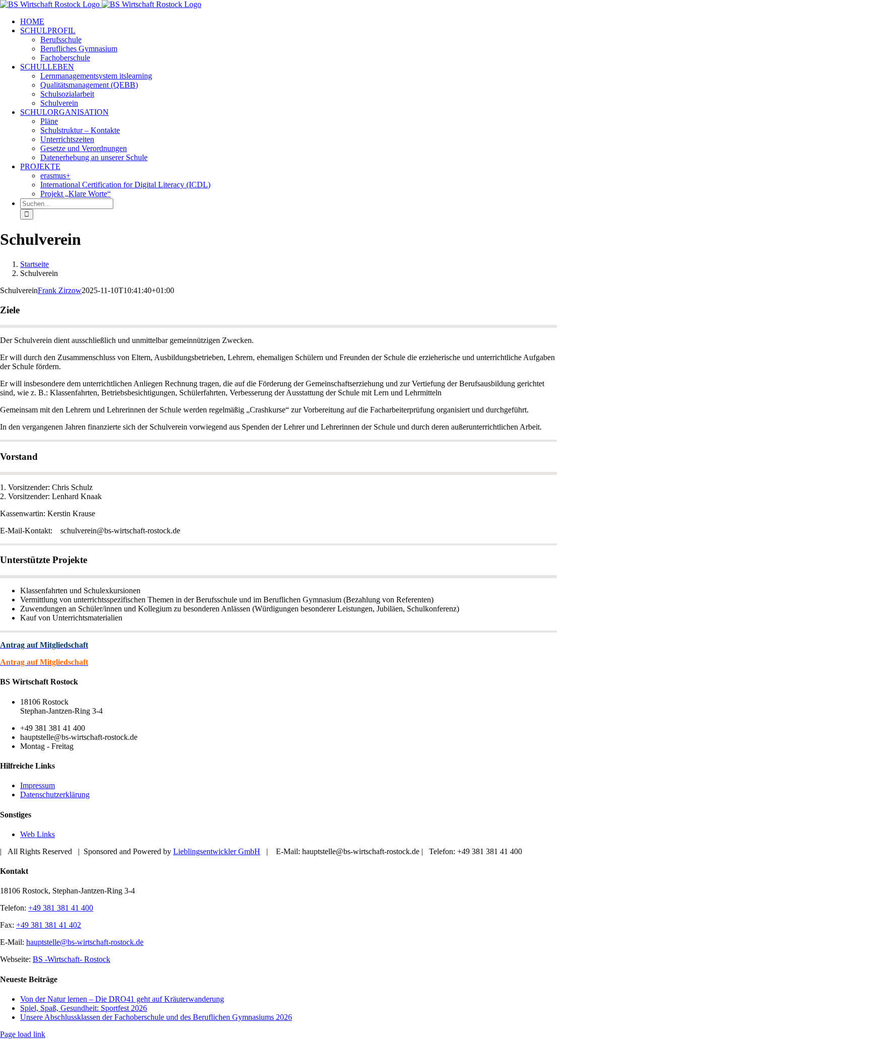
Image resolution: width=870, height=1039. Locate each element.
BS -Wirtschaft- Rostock (71, 959)
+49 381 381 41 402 (48, 925)
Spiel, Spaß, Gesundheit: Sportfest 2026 (83, 1008)
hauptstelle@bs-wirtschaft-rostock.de (84, 942)
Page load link (22, 1034)
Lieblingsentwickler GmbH (216, 851)
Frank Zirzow (60, 290)
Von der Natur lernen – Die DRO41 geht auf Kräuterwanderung (122, 999)
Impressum (37, 785)
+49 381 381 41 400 (60, 908)
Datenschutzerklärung (55, 794)
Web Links (37, 834)
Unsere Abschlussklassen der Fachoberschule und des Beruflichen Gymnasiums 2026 (156, 1017)
